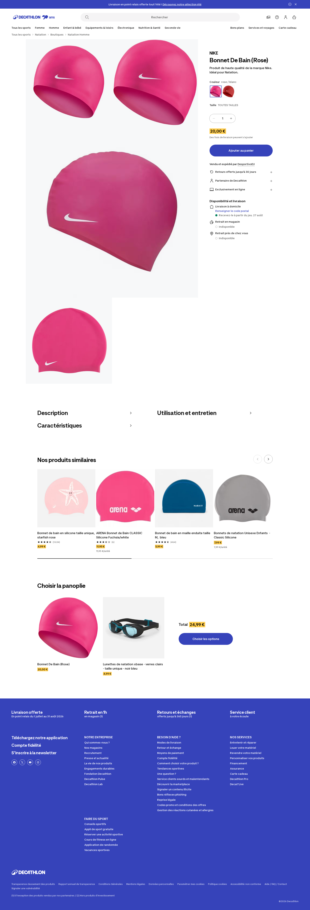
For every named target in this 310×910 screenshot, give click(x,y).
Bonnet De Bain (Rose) (53, 664)
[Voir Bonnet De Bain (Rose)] (68, 627)
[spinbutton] (222, 118)
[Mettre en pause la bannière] (290, 4)
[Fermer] (296, 4)
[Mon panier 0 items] (294, 17)
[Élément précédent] (257, 459)
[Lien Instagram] (38, 762)
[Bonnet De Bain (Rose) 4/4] (69, 341)
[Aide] (277, 17)
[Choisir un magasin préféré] (268, 17)
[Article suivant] (268, 459)
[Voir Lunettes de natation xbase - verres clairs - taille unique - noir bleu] (133, 627)
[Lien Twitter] (22, 762)
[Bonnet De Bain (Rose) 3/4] (112, 211)
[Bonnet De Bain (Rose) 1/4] (155, 82)
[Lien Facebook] (14, 762)
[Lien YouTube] (30, 762)
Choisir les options (205, 639)
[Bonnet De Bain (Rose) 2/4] (69, 82)
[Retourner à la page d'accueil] (33, 17)
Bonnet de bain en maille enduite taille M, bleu (183, 535)
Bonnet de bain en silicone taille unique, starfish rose (66, 535)
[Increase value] (231, 118)
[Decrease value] (214, 118)
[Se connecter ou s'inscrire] (285, 17)
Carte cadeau (287, 27)
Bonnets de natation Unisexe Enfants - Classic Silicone (242, 535)
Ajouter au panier (241, 150)
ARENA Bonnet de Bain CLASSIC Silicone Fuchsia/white (119, 535)
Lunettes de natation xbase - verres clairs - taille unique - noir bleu (133, 666)
